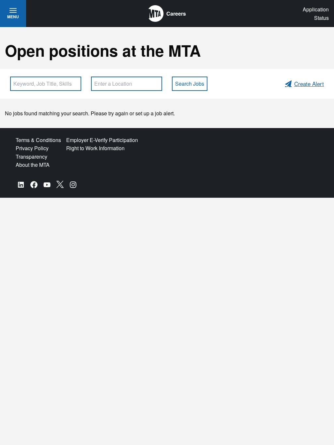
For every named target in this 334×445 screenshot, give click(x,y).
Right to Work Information (95, 148)
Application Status (316, 14)
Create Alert (309, 83)
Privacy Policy (32, 148)
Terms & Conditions (38, 140)
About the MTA (33, 164)
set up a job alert (154, 113)
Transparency (31, 156)
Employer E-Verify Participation (102, 140)
